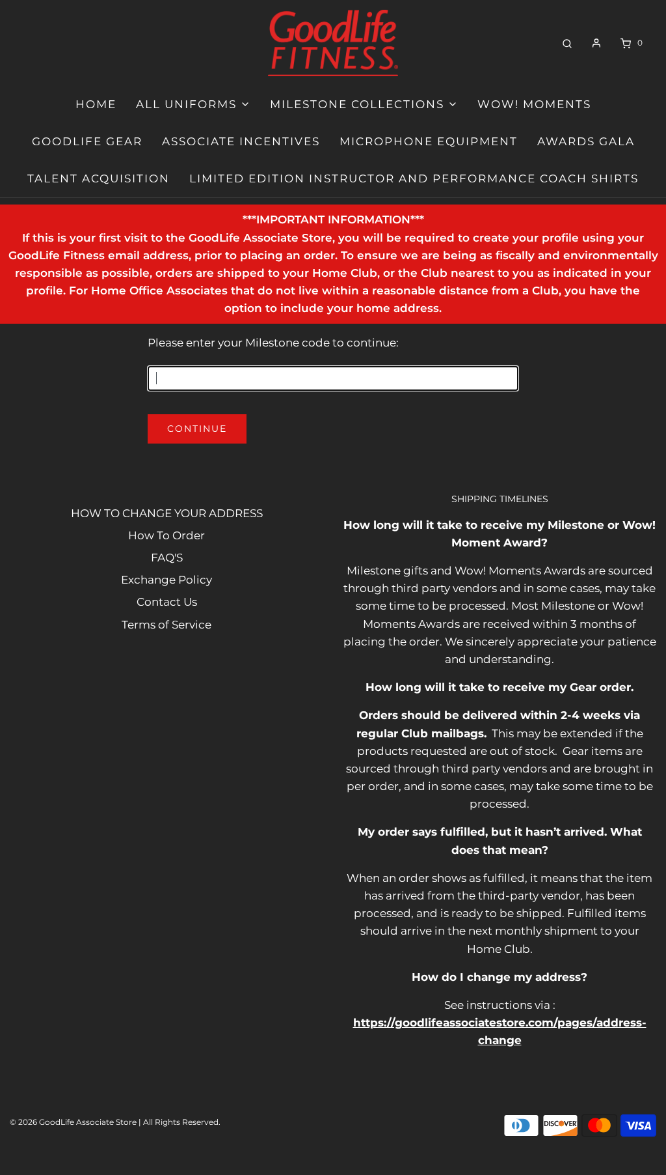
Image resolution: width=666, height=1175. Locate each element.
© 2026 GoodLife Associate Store (73, 1122)
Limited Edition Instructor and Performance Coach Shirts (414, 178)
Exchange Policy (166, 579)
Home (95, 104)
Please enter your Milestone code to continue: (273, 342)
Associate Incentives (241, 141)
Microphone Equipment (429, 141)
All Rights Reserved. (181, 1122)
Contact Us (167, 601)
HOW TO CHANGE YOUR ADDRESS (167, 513)
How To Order (166, 535)
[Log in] (596, 43)
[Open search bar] (567, 43)
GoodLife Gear (87, 141)
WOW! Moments (534, 104)
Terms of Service (166, 624)
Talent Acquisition (98, 178)
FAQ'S (167, 557)
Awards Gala (586, 141)
